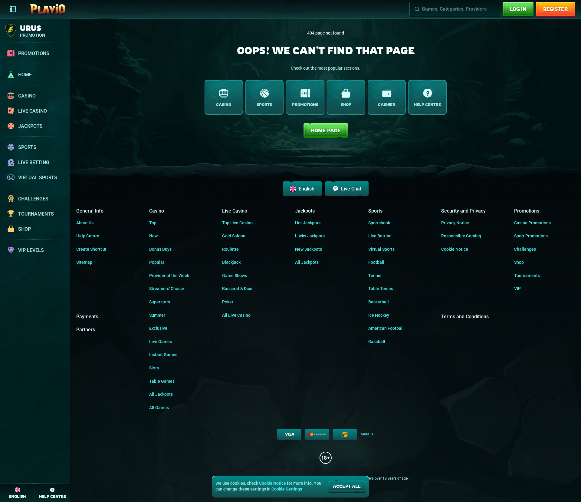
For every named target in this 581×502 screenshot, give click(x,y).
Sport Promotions (531, 235)
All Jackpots (161, 394)
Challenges (525, 249)
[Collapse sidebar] (13, 9)
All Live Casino (236, 315)
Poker (227, 301)
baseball (376, 341)
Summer (157, 315)
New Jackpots (308, 249)
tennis (374, 275)
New (153, 235)
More (365, 434)
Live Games (160, 341)
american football (386, 328)
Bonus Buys (160, 249)
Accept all (347, 486)
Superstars (159, 301)
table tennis (380, 288)
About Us (85, 222)
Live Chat (351, 189)
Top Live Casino (237, 222)
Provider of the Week (169, 275)
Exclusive (158, 328)
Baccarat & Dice (237, 288)
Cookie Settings (286, 489)
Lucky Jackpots (310, 235)
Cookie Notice (454, 249)
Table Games (162, 381)
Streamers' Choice (166, 288)
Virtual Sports (381, 249)
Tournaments (527, 275)
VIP (517, 288)
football (376, 262)
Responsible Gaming (461, 235)
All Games (159, 407)
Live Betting (380, 235)
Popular (156, 262)
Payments (87, 316)
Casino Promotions (532, 222)
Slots (154, 367)
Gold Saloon (233, 235)
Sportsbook (379, 222)
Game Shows (234, 275)
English (306, 189)
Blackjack (231, 262)
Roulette (230, 249)
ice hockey (378, 315)
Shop (519, 262)
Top (152, 222)
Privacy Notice (455, 222)
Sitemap (84, 262)
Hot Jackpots (307, 222)
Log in (518, 9)
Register (555, 9)
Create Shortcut (91, 249)
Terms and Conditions (465, 316)
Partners (85, 329)
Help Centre (87, 235)
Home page (326, 130)
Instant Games (163, 354)
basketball (378, 301)
